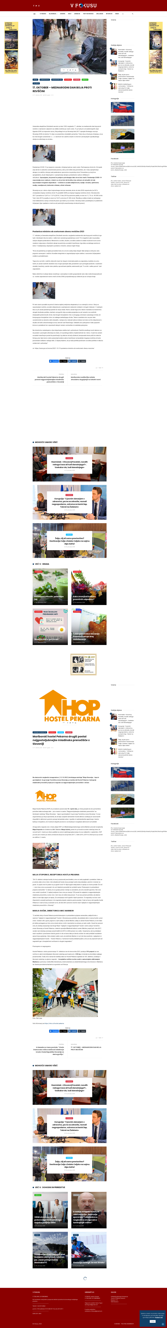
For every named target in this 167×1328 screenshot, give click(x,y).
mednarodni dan (57, 79)
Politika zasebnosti (127, 1323)
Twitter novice (88, 14)
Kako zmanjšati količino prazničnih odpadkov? (84, 598)
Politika (76, 1195)
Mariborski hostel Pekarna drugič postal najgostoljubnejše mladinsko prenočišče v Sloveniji (49, 379)
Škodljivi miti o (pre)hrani (46, 639)
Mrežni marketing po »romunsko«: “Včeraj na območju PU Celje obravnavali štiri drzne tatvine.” (125, 88)
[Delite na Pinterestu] (73, 723)
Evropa (62, 14)
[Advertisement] (68, 111)
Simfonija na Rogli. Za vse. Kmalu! (89, 1262)
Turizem (69, 534)
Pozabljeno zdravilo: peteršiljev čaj (49, 598)
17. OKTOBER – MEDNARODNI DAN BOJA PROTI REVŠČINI (86, 1048)
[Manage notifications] (163, 1324)
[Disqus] (70, 414)
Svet (69, 14)
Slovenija (52, 14)
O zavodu (117, 1323)
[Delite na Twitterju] (70, 723)
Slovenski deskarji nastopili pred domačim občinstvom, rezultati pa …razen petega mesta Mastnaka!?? (49, 1258)
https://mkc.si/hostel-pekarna (54, 1023)
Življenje (99, 14)
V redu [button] (153, 1321)
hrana (35, 79)
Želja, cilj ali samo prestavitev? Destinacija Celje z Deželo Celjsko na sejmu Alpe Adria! (70, 541)
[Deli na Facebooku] (67, 723)
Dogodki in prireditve (40, 732)
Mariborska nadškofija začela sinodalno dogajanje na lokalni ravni (86, 378)
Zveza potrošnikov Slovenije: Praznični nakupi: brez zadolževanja (86, 637)
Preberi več (159, 1317)
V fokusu (43, 14)
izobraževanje (45, 79)
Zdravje (77, 14)
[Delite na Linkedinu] (75, 723)
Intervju (109, 14)
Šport (37, 1235)
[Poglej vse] (122, 107)
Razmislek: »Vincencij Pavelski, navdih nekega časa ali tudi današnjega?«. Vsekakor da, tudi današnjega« (69, 465)
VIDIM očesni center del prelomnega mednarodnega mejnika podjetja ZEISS (48, 1220)
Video (117, 14)
